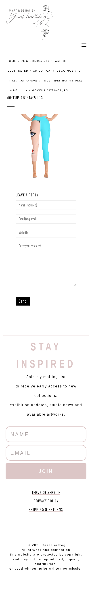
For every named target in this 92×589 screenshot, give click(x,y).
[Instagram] (58, 526)
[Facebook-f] (20, 526)
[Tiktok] (71, 526)
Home (11, 61)
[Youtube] (33, 526)
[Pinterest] (46, 526)
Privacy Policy (46, 501)
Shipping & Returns (46, 509)
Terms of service (46, 492)
